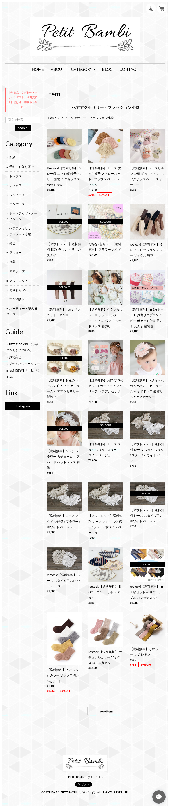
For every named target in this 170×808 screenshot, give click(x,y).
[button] (83, 69)
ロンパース (17, 204)
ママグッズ (17, 271)
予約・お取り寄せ (21, 167)
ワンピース (17, 195)
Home (52, 118)
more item (106, 711)
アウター (15, 252)
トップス (15, 176)
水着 (12, 262)
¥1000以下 (16, 299)
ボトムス (15, 185)
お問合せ (15, 357)
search (22, 128)
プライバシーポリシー (24, 364)
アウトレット (18, 280)
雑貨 (12, 243)
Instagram (23, 406)
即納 (12, 157)
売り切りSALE (19, 290)
